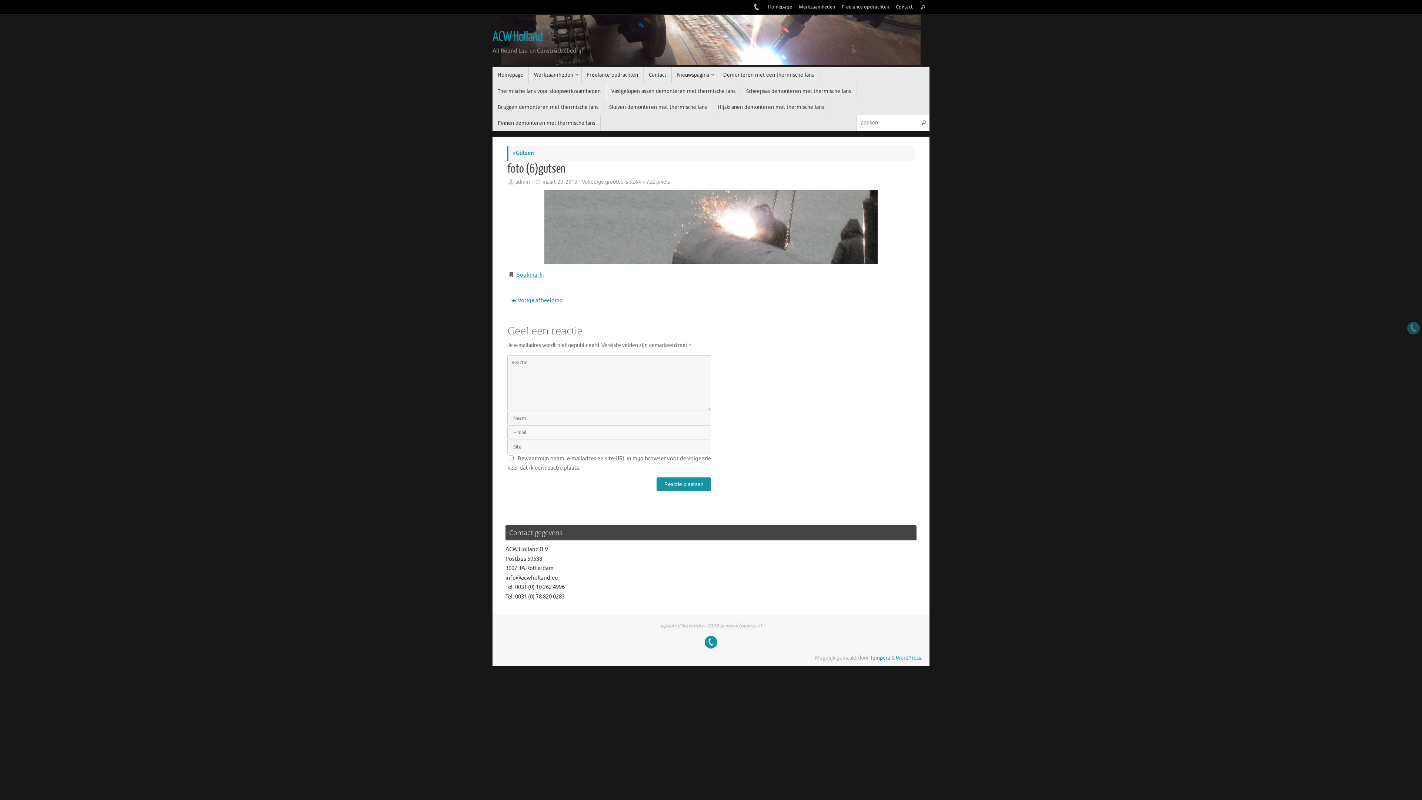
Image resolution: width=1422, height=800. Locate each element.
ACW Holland (518, 37)
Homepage (780, 7)
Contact (904, 7)
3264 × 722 (642, 182)
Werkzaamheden (817, 7)
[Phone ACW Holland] (756, 7)
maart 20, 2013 (560, 182)
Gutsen (523, 153)
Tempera (880, 658)
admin (522, 182)
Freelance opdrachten (865, 7)
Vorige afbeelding (540, 300)
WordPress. (909, 658)
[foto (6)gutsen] (711, 227)
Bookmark (529, 275)
